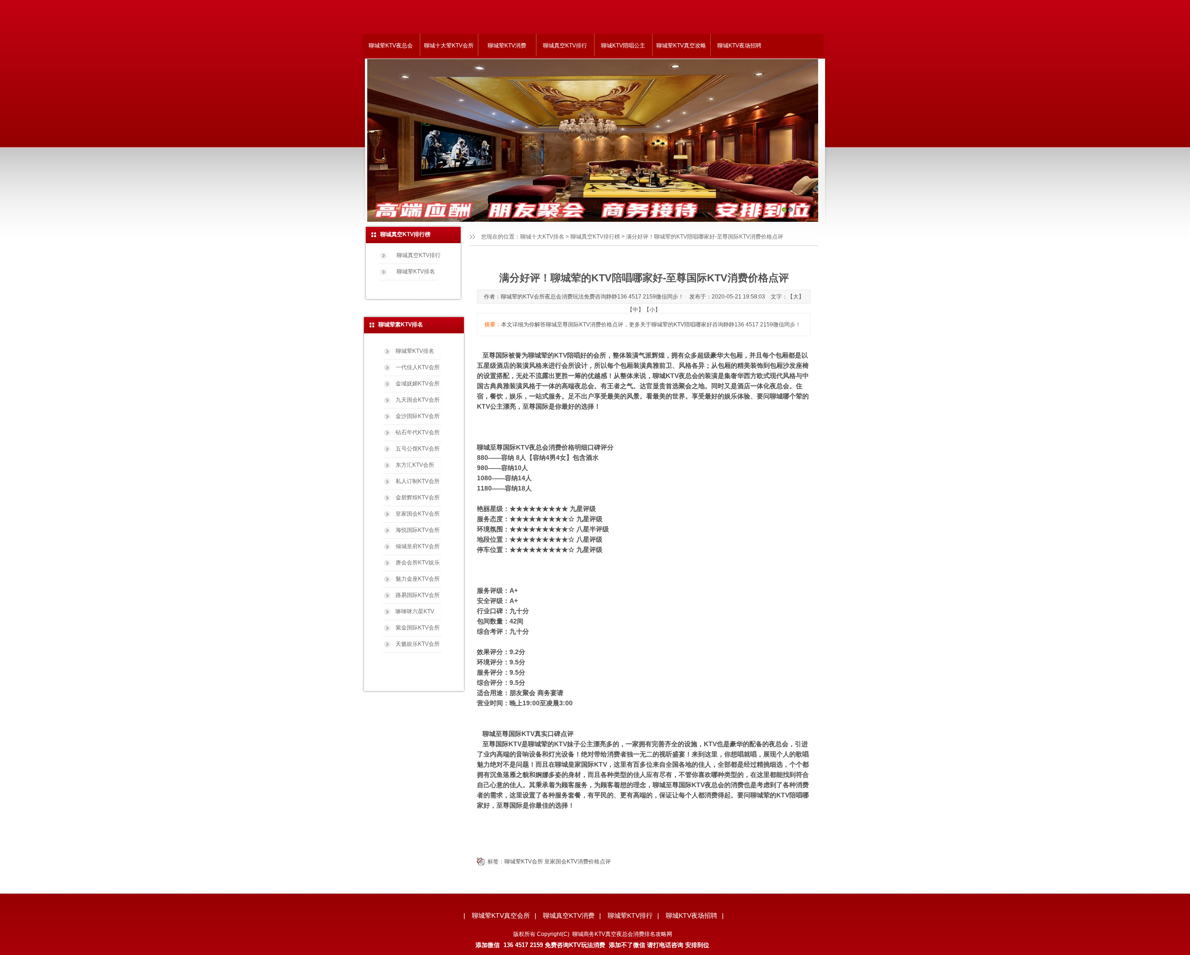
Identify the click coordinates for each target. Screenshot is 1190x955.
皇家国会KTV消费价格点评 (577, 861)
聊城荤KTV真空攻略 (681, 45)
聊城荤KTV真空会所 (501, 915)
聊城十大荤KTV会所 (449, 45)
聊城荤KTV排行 (630, 915)
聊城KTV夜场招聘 (739, 45)
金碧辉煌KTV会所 (418, 497)
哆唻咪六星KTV (415, 611)
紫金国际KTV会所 (418, 627)
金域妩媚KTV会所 (418, 383)
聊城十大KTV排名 (542, 236)
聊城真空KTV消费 (569, 915)
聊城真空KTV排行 (565, 45)
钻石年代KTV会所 (418, 432)
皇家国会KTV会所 (418, 514)
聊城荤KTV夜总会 (391, 45)
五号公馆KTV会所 (418, 448)
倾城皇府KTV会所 (418, 546)
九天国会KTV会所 (418, 400)
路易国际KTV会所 (418, 595)
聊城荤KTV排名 (416, 271)
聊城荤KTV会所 (523, 861)
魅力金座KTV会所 (418, 579)
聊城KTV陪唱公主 (623, 45)
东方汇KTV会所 (415, 465)
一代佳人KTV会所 (418, 367)
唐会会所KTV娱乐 (418, 562)
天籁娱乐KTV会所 (418, 644)
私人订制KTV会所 (418, 481)
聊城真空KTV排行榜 (595, 236)
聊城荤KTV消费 (507, 45)
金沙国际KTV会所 (418, 416)
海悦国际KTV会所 (418, 530)
